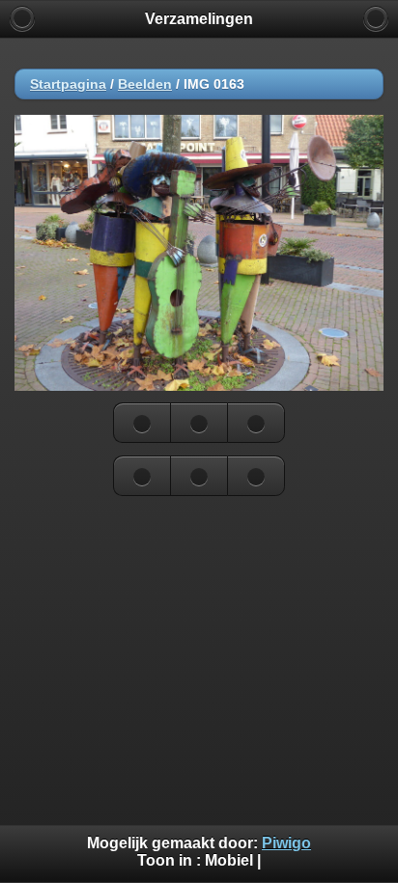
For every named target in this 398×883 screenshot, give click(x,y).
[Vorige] (141, 422)
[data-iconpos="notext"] (198, 422)
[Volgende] (256, 422)
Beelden (145, 84)
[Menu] (375, 18)
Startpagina (68, 84)
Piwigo (286, 843)
